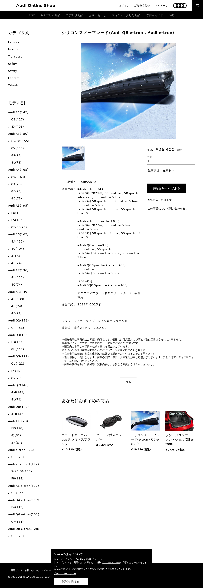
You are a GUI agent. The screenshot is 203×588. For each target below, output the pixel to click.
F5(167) (17, 220)
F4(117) (17, 507)
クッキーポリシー (111, 562)
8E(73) (16, 191)
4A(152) (17, 241)
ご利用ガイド (154, 15)
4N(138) (17, 299)
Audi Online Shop (35, 5)
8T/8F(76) (19, 227)
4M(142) (18, 414)
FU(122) (17, 213)
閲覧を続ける (70, 581)
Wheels (13, 85)
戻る (128, 381)
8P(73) (16, 155)
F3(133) (17, 342)
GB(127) (17, 119)
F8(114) (17, 478)
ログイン (124, 5)
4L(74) (16, 399)
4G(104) (17, 248)
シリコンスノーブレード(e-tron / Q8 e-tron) (145, 439)
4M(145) (18, 392)
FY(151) (17, 371)
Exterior (13, 42)
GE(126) (17, 457)
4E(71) (16, 313)
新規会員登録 (142, 5)
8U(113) (17, 349)
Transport (15, 56)
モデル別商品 (74, 15)
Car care (13, 78)
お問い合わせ (97, 15)
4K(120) (17, 277)
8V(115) (17, 148)
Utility (12, 63)
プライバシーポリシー (65, 573)
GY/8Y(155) (20, 141)
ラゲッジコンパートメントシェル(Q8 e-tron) (179, 439)
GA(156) (17, 327)
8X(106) (17, 126)
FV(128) (17, 428)
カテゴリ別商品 (50, 15)
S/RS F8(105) (21, 471)
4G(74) (16, 284)
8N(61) (16, 442)
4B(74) (16, 263)
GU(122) (17, 363)
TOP (32, 15)
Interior (13, 49)
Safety (12, 70)
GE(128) (17, 536)
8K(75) (16, 184)
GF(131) (17, 521)
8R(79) (16, 378)
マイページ (161, 5)
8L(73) (16, 162)
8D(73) (16, 198)
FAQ (171, 15)
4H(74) (16, 306)
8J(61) (16, 435)
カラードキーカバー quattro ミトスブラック (76, 439)
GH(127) (17, 493)
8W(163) (18, 177)
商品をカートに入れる (166, 188)
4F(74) (16, 256)
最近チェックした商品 (126, 15)
